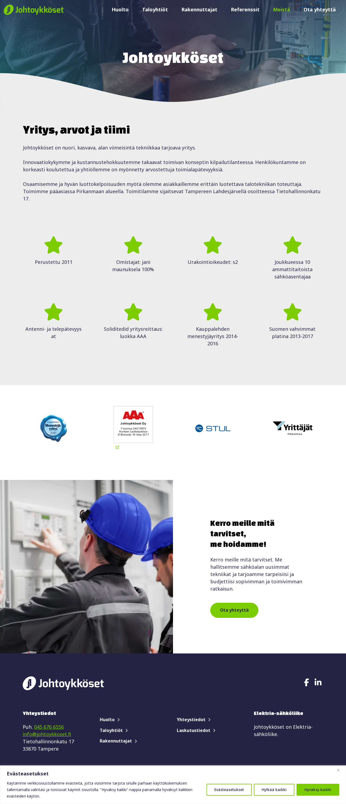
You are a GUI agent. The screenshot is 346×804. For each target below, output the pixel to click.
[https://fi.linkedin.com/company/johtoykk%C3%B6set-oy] (318, 682)
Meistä (281, 9)
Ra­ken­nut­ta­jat (116, 741)
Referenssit (245, 9)
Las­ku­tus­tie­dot (193, 730)
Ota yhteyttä (320, 9)
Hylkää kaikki (274, 789)
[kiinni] (340, 770)
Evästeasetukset (229, 789)
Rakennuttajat (199, 9)
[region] (173, 784)
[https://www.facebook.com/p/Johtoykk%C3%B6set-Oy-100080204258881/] (306, 682)
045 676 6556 (49, 727)
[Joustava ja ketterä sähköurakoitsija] (34, 9)
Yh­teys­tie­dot (191, 720)
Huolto (120, 9)
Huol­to (107, 720)
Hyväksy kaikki (317, 789)
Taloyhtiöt (155, 9)
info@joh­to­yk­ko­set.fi (47, 734)
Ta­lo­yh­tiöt (111, 730)
